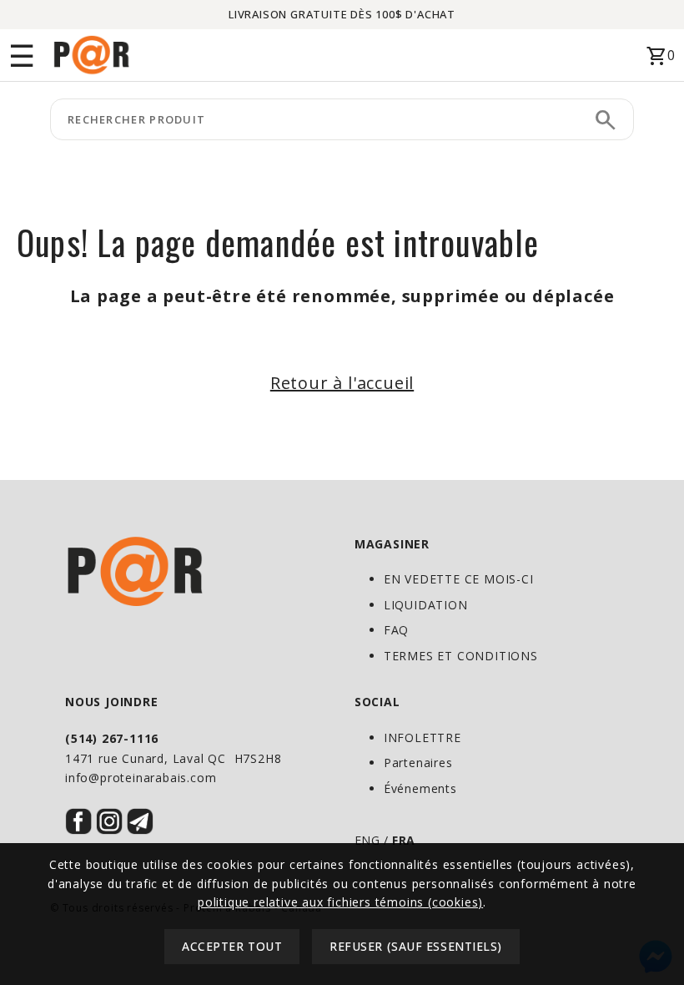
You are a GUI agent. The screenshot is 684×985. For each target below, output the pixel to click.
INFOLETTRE (422, 737)
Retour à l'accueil (342, 382)
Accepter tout (232, 946)
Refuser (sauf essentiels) (415, 946)
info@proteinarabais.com (140, 777)
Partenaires (418, 762)
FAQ (396, 630)
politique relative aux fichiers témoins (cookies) (340, 902)
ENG (367, 840)
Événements (420, 788)
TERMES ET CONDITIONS (461, 656)
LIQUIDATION (426, 605)
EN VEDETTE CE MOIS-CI (459, 579)
